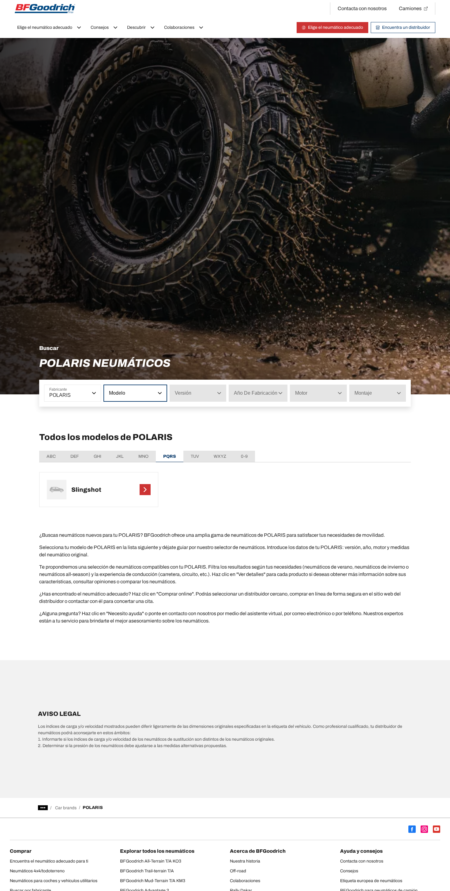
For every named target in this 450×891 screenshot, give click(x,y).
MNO (143, 456)
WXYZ (220, 456)
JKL (120, 456)
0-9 (244, 456)
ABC (51, 456)
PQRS (169, 456)
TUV (195, 456)
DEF (74, 456)
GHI (97, 456)
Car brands (66, 808)
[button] (93, 393)
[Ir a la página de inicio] (45, 8)
